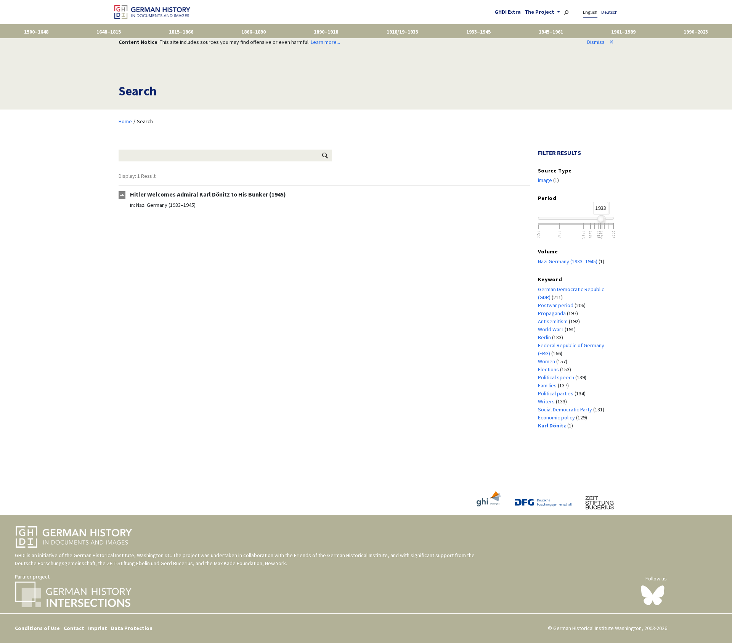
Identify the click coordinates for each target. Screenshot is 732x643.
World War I (551, 329)
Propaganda (552, 313)
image (545, 180)
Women (547, 361)
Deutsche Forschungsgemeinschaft (55, 563)
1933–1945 (478, 31)
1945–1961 (551, 31)
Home (125, 121)
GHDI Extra (507, 11)
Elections (549, 369)
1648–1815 (108, 31)
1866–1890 (253, 31)
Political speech (556, 377)
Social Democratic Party (565, 409)
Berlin (545, 337)
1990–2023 (696, 31)
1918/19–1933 (402, 31)
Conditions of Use (37, 628)
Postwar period (556, 305)
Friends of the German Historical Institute (341, 555)
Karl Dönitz (552, 425)
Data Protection (131, 628)
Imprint (97, 628)
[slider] (600, 218)
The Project (540, 11)
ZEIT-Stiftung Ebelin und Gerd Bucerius (150, 563)
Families (548, 385)
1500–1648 (36, 31)
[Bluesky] (653, 594)
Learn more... (325, 42)
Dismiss (600, 42)
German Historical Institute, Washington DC (122, 555)
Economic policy (557, 417)
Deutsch (609, 12)
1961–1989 (623, 31)
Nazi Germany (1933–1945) (166, 204)
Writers (547, 401)
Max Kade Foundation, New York (250, 563)
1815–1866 (181, 31)
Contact (74, 628)
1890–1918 (326, 31)
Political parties (556, 393)
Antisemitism (553, 321)
